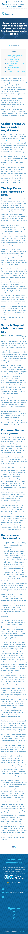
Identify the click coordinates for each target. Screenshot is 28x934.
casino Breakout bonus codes (11, 141)
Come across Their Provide (16, 71)
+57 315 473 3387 (12, 889)
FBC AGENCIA (21, 931)
